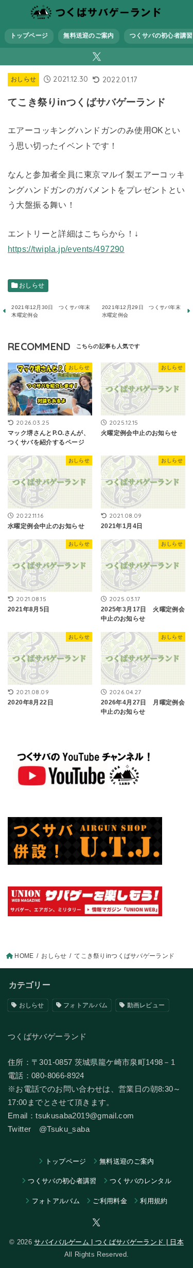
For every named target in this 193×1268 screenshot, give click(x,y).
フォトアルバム (85, 1005)
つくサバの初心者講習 (62, 1181)
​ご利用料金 (110, 1201)
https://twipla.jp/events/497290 (66, 248)
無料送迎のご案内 (88, 35)
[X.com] (96, 56)
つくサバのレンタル (140, 1181)
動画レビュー (146, 1005)
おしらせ (23, 79)
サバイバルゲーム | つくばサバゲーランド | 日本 (108, 1242)
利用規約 (153, 1201)
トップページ (29, 35)
